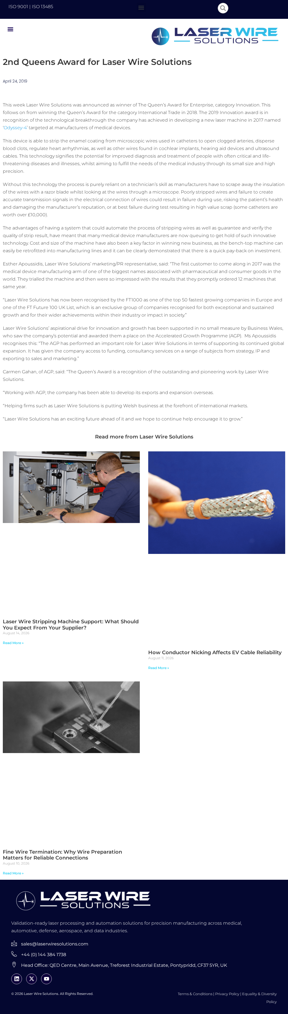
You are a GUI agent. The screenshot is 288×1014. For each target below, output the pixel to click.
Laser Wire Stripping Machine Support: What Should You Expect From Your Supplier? (71, 625)
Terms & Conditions (195, 994)
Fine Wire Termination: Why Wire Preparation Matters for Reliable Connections (62, 855)
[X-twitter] (31, 979)
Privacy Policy (227, 994)
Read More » (13, 643)
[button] (141, 7)
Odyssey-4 (15, 127)
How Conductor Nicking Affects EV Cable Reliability (215, 652)
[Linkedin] (16, 979)
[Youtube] (46, 979)
